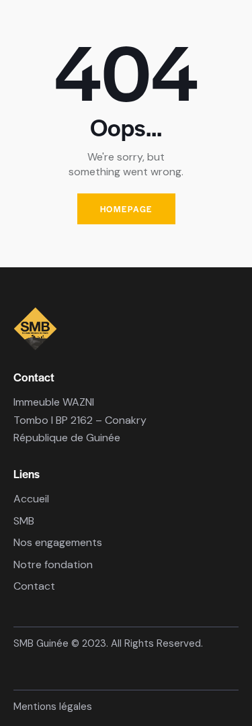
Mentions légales (52, 706)
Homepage (126, 209)
